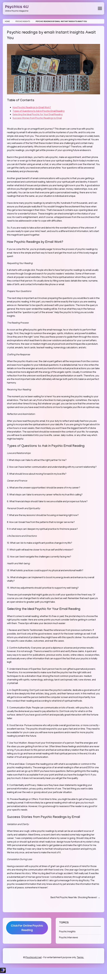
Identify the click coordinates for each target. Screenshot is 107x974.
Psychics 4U (17, 6)
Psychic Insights (22, 21)
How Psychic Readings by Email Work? (32, 107)
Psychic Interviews (68, 937)
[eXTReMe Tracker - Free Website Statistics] (3, 972)
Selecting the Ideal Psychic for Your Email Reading (38, 114)
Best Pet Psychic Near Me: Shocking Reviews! (74, 897)
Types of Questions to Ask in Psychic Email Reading (39, 110)
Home (7, 21)
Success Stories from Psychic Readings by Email (37, 118)
